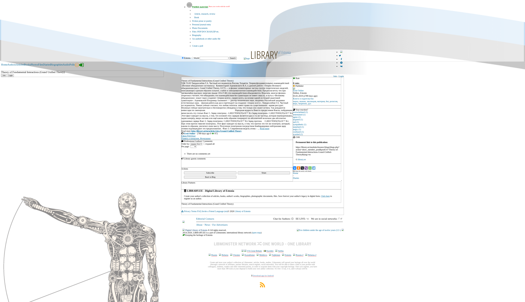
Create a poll (197, 46)
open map (256, 232)
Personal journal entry (201, 24)
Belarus (225, 255)
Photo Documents (200, 28)
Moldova (263, 255)
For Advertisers (220, 224)
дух (309, 103)
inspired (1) (298, 119)
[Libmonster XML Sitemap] (262, 286)
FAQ (199, 211)
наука (295, 101)
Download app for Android (263, 276)
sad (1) (296, 122)
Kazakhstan (250, 255)
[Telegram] (313, 168)
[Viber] (306, 168)
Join (335, 76)
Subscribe (210, 173)
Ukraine (236, 255)
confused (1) (298, 132)
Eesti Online (189, 133)
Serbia (281, 251)
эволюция (311, 101)
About (199, 224)
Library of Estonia (242, 211)
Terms (193, 211)
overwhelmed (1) (300, 112)
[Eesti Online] (294, 88)
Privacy (187, 211)
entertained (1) (299, 114)
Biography (196, 35)
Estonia (288, 255)
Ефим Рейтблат (188, 136)
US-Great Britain (254, 251)
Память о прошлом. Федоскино (196, 138)
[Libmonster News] (340, 55)
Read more (264, 128)
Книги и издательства (303, 98)
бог (327, 101)
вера (295, 103)
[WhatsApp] (310, 168)
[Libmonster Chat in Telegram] (293, 218)
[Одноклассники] (298, 168)
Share (264, 173)
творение (302, 103)
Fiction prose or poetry (202, 21)
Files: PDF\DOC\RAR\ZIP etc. (205, 31)
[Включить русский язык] (341, 52)
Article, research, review (204, 14)
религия (333, 101)
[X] (302, 168)
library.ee (302, 159)
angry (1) (297, 129)
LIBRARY (264, 54)
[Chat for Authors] (341, 63)
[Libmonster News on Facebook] (341, 59)
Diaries (296, 178)
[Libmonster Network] (319, 230)
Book (196, 17)
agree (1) (297, 117)
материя (321, 101)
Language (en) (221, 211)
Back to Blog (210, 177)
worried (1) (298, 134)
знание (302, 101)
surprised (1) (298, 127)
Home (295, 173)
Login (341, 76)
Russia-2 (299, 255)
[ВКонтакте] (294, 168)
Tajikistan (276, 255)
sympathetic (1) (299, 124)
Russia (214, 255)
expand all (210, 144)
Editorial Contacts (205, 218)
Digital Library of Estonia (196, 230)
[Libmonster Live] (341, 66)
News (207, 224)
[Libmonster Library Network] (343, 230)
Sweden (269, 251)
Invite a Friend (208, 211)
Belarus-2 (312, 255)
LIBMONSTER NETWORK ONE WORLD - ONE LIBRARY (262, 243)
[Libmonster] (184, 222)
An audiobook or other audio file (206, 39)
